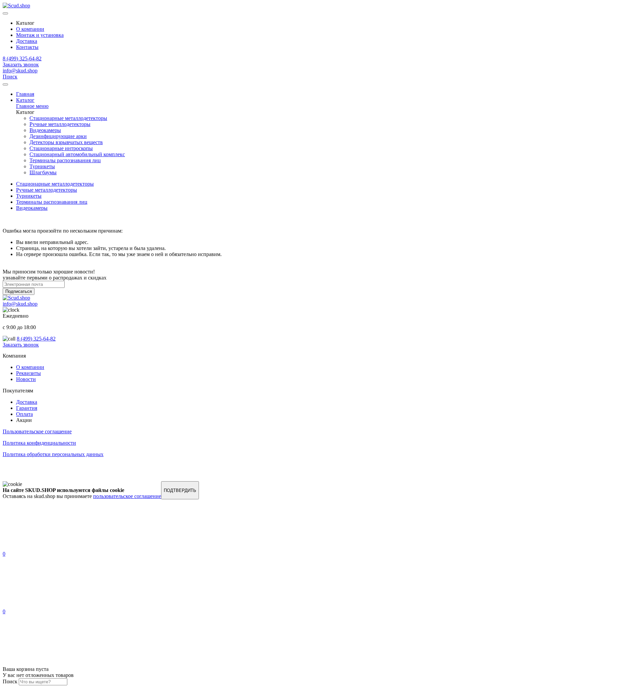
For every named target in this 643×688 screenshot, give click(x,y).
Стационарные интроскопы (61, 148)
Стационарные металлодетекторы (68, 118)
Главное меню (32, 106)
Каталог (25, 100)
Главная (25, 94)
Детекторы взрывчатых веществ (66, 142)
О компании (30, 29)
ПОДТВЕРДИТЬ (180, 490)
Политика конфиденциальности (39, 443)
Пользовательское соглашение (37, 431)
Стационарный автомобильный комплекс (77, 154)
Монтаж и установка (40, 35)
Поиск (10, 76)
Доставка (26, 41)
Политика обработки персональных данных (53, 454)
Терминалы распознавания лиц (65, 160)
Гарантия (26, 408)
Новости (26, 379)
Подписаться (18, 291)
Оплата (24, 414)
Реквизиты (28, 373)
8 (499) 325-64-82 (22, 58)
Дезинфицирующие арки (58, 136)
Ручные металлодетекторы (59, 124)
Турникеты (42, 166)
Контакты (27, 47)
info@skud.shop (20, 70)
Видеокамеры (45, 130)
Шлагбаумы (43, 172)
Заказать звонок (21, 64)
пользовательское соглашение (127, 496)
